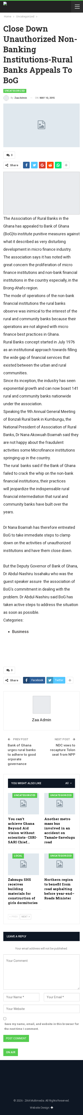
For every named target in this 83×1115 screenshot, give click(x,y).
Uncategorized (15, 91)
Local (18, 855)
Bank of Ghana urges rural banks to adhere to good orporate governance (22, 754)
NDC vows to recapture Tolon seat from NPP (62, 750)
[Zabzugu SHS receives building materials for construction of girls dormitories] (23, 864)
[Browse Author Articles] (41, 705)
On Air (10, 1052)
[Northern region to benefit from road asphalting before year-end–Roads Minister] (59, 864)
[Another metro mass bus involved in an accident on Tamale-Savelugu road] (59, 804)
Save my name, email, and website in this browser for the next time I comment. (41, 1026)
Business (20, 631)
